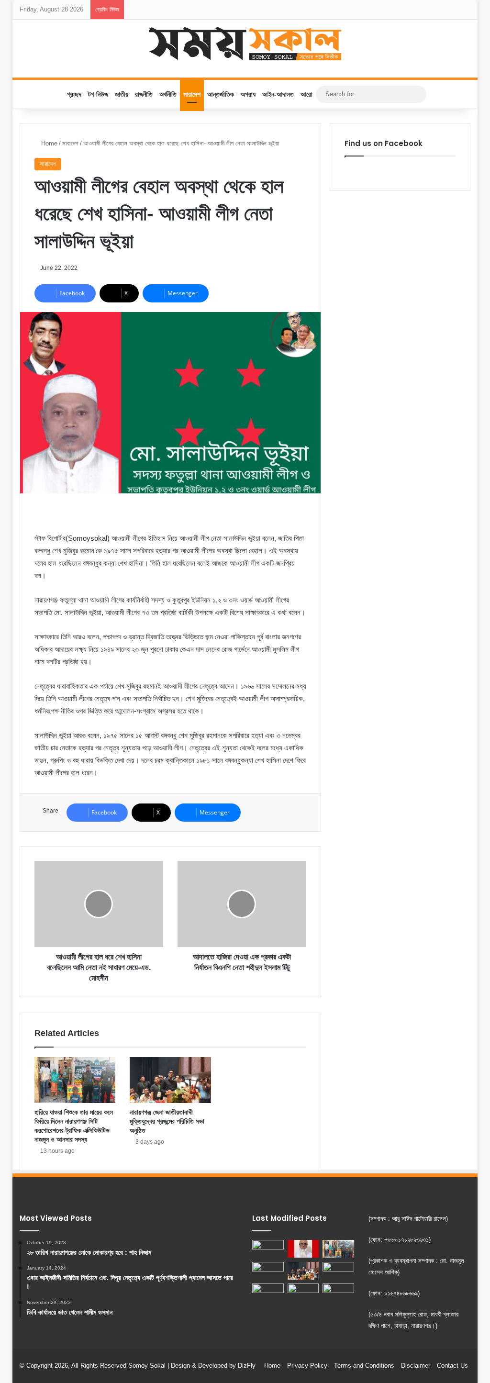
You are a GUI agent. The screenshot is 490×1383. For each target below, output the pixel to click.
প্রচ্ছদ (74, 94)
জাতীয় (121, 94)
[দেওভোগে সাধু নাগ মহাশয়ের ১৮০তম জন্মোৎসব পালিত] (338, 1271)
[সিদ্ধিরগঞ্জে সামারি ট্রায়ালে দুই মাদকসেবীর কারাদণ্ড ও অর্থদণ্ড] (268, 1249)
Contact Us (452, 1365)
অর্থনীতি (168, 94)
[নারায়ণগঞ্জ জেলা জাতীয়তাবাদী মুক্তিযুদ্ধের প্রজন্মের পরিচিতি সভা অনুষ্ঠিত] (170, 1080)
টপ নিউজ (98, 94)
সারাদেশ (191, 94)
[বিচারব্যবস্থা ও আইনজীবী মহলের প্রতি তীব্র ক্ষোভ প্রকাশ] (303, 1249)
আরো (306, 94)
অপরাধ (248, 94)
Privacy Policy (307, 1365)
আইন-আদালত (278, 94)
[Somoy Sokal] (245, 43)
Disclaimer (415, 1365)
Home (48, 143)
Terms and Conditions (364, 1365)
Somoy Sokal (147, 1365)
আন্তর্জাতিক (220, 94)
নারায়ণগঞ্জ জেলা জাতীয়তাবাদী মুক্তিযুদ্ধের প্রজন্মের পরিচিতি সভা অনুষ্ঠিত (167, 1121)
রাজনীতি (144, 94)
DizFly (247, 1365)
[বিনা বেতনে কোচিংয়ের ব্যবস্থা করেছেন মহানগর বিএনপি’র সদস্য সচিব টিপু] (303, 1292)
